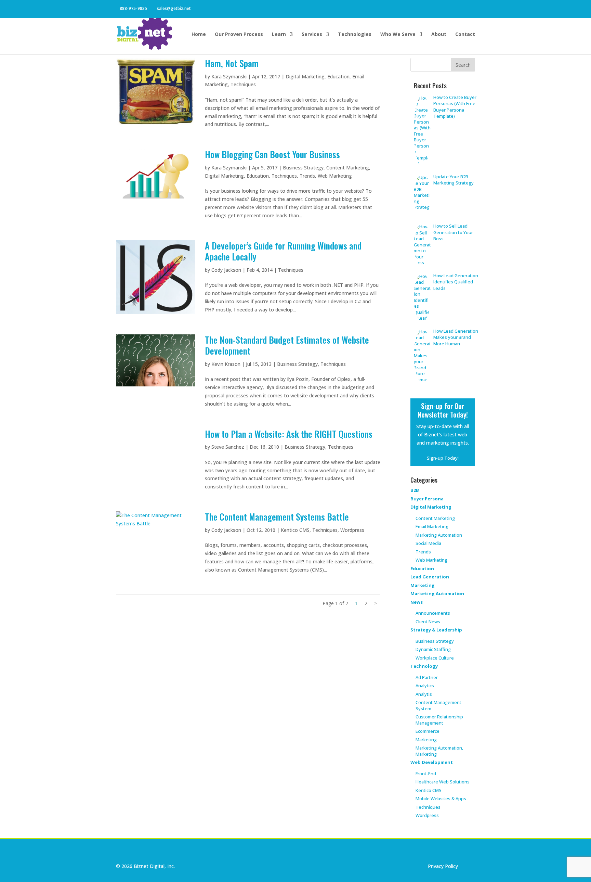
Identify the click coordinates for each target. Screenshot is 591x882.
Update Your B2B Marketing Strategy (453, 180)
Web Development (431, 762)
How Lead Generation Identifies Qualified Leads (455, 281)
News (416, 602)
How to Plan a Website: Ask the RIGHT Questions (288, 433)
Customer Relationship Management (439, 720)
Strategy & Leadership (436, 630)
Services (312, 34)
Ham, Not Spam (232, 63)
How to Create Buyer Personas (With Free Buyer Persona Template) (454, 106)
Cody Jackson (226, 270)
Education (338, 76)
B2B (414, 490)
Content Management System (438, 705)
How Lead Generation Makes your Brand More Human (455, 337)
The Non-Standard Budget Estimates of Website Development (287, 345)
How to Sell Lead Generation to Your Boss (453, 232)
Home (199, 34)
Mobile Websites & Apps (441, 798)
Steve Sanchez (227, 447)
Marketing (422, 585)
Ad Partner (427, 677)
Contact (465, 34)
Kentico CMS (295, 530)
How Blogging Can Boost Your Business (272, 154)
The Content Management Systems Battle (277, 516)
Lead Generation (429, 577)
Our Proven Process (239, 34)
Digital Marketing (305, 76)
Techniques (243, 84)
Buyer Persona (427, 499)
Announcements (433, 613)
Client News (428, 621)
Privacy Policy (443, 866)
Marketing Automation (439, 535)
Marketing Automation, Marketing (439, 751)
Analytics (425, 685)
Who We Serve (398, 34)
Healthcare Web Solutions (443, 782)
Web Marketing (335, 175)
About (438, 34)
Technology (424, 666)
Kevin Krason (225, 364)
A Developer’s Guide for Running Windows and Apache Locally (283, 251)
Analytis (424, 694)
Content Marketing (347, 167)
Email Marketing (432, 526)
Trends (307, 175)
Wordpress (352, 530)
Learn (279, 34)
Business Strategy (303, 167)
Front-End (426, 773)
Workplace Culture (435, 658)
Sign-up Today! (443, 458)
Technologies (354, 34)
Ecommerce (427, 731)
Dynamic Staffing (433, 649)
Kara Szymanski (229, 76)
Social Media (428, 543)
